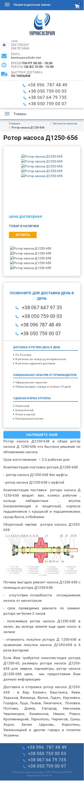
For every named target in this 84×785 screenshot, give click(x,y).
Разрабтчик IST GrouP (39, 775)
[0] (77, 7)
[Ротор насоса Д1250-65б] (42, 156)
